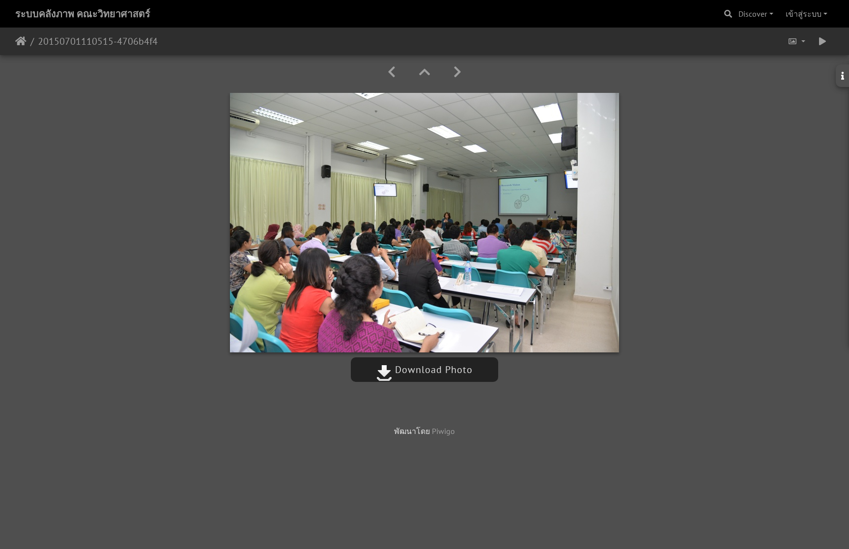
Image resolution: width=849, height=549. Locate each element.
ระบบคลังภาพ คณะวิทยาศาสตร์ (82, 13)
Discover (752, 14)
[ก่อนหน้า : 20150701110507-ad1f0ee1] (391, 72)
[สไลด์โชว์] (822, 41)
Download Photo (432, 369)
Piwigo (443, 431)
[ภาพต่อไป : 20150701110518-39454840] (457, 72)
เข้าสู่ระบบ (803, 14)
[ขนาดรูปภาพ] (796, 41)
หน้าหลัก (21, 41)
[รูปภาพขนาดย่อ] (424, 72)
